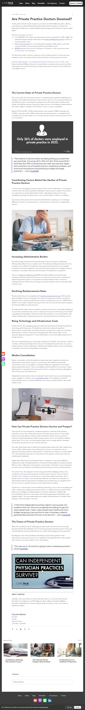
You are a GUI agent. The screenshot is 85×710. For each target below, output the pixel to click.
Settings (69, 707)
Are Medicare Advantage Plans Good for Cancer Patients (14, 661)
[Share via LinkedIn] (20, 629)
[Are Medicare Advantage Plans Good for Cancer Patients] (16, 650)
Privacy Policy (44, 707)
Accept (78, 707)
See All (80, 640)
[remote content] (42, 81)
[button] (27, 3)
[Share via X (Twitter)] (16, 629)
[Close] (83, 707)
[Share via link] (25, 629)
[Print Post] (29, 629)
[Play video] (42, 571)
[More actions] (72, 14)
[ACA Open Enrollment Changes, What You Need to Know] (43, 650)
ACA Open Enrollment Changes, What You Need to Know (42, 661)
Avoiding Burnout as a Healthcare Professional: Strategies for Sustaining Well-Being (67, 661)
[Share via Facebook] (12, 629)
